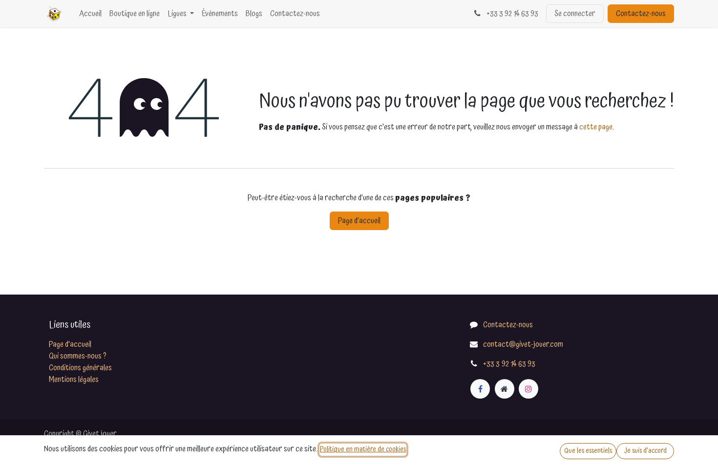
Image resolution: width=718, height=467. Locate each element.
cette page (595, 127)
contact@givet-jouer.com (523, 344)
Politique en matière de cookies (363, 449)
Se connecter (574, 13)
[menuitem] (90, 13)
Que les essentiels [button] (588, 451)
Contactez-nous (641, 13)
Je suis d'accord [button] (645, 451)
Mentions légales (74, 379)
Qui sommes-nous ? (77, 356)
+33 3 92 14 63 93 (511, 13)
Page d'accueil (359, 220)
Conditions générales (80, 367)
